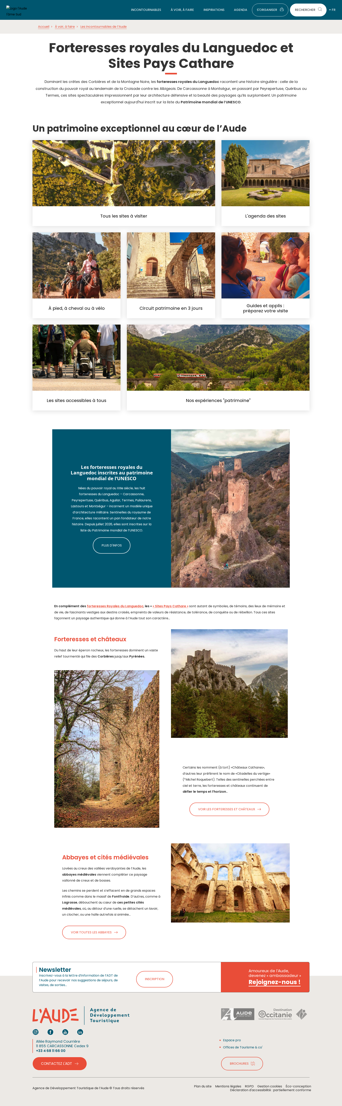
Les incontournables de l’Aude (103, 26)
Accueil (43, 26)
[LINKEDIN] (80, 1032)
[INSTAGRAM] (35, 1032)
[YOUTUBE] (65, 1032)
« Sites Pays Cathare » (170, 606)
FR (333, 10)
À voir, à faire (65, 26)
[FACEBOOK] (50, 1032)
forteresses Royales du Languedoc (115, 606)
